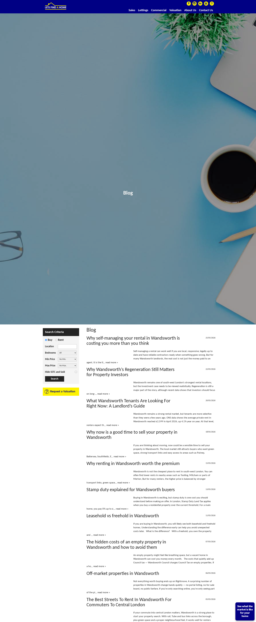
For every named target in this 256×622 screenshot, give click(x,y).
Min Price (50, 359)
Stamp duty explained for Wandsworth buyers (131, 490)
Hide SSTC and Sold (55, 372)
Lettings (143, 10)
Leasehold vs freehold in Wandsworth (123, 516)
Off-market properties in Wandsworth (123, 573)
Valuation (175, 10)
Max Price (50, 365)
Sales (132, 10)
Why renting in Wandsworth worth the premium (133, 463)
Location (49, 346)
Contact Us (206, 10)
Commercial (158, 10)
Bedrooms (50, 353)
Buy (50, 340)
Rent (61, 340)
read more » (111, 362)
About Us (190, 10)
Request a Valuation (62, 391)
